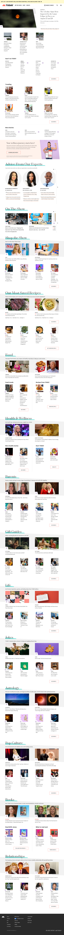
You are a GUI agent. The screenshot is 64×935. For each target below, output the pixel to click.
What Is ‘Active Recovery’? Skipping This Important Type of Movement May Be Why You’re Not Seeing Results (14, 229)
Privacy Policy (16, 916)
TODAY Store (30, 920)
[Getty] (17, 543)
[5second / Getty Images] (47, 649)
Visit (7, 922)
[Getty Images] (16, 219)
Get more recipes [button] (51, 348)
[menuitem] (18, 5)
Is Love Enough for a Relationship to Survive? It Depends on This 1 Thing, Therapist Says (30, 194)
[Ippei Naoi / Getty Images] (17, 649)
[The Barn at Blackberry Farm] (17, 305)
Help (7, 920)
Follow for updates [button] (20, 848)
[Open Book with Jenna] (47, 811)
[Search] (57, 5)
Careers (15, 924)
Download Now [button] (13, 152)
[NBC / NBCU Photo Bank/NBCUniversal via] (17, 430)
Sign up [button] (54, 467)
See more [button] (23, 470)
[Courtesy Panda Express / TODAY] (47, 367)
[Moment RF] (17, 700)
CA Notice (16, 920)
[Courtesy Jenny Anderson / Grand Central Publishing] (17, 811)
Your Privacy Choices (20, 918)
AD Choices (8, 926)
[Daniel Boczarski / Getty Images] (17, 755)
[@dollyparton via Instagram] (17, 868)
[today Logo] (3, 917)
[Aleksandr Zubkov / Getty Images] (47, 430)
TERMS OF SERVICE (17, 922)
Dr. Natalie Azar (8, 190)
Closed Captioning (17, 926)
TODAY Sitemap (30, 916)
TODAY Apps (8, 924)
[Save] (5, 39)
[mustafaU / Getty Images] (47, 597)
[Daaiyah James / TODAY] (40, 219)
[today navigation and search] (61, 5)
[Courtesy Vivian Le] (47, 543)
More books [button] (53, 850)
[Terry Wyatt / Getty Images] (47, 488)
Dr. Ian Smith (43, 190)
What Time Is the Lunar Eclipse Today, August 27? (50, 28)
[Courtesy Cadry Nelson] (17, 488)
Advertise (29, 918)
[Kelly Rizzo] (47, 305)
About (8, 916)
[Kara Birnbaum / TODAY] (17, 249)
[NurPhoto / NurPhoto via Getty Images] (18, 18)
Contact (8, 918)
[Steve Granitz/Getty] (47, 868)
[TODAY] (17, 367)
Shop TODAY (29, 922)
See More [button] (53, 79)
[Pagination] (53, 169)
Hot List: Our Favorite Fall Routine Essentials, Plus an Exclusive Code (20, 1)
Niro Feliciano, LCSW (27, 190)
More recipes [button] (52, 406)
